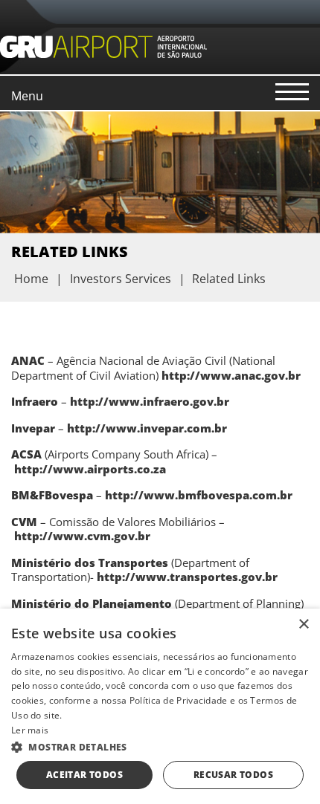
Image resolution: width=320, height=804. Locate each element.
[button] (160, 746)
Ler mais (29, 730)
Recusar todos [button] (233, 774)
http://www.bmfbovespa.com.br (198, 494)
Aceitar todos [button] (84, 774)
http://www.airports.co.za (90, 468)
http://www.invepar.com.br (147, 428)
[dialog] (160, 706)
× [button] (303, 624)
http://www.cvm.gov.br (82, 535)
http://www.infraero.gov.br (149, 401)
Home (31, 278)
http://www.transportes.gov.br (187, 576)
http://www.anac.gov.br (231, 375)
